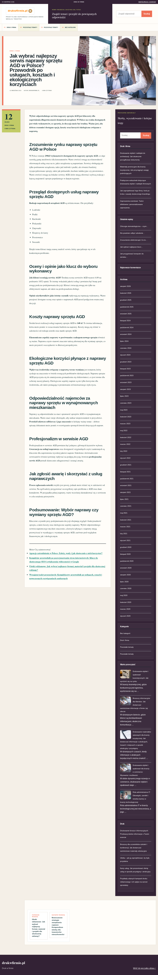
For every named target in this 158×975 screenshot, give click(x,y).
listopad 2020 (125, 554)
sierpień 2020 (125, 575)
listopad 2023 (125, 369)
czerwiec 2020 (125, 588)
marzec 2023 (125, 424)
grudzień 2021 (125, 465)
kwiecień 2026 (125, 293)
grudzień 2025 (125, 300)
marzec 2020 (125, 609)
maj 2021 (123, 513)
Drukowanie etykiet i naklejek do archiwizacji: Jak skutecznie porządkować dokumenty (132, 156)
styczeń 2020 (125, 616)
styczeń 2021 (125, 540)
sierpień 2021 (125, 492)
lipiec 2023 (124, 396)
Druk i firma (11, 27)
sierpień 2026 (125, 286)
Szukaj (147, 14)
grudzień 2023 (125, 362)
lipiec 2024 (124, 341)
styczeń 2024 (125, 355)
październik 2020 (126, 561)
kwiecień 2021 (125, 520)
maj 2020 (123, 595)
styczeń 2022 (125, 458)
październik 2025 (126, 307)
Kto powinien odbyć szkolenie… (132, 233)
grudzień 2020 (125, 547)
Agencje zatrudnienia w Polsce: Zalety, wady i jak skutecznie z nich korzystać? (65, 553)
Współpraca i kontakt (147, 2)
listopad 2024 (125, 321)
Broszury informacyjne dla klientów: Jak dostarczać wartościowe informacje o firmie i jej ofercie (135, 705)
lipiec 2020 (124, 582)
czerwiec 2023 (125, 403)
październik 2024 (126, 327)
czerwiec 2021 (125, 506)
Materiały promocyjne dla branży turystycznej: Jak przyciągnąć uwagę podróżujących (134, 170)
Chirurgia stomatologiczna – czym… (134, 226)
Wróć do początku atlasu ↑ (144, 968)
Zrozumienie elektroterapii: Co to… (133, 240)
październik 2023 (126, 375)
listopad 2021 (125, 472)
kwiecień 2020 (125, 602)
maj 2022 (123, 430)
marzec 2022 (125, 444)
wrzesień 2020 (125, 568)
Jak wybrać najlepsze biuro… (131, 247)
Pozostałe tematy (30, 27)
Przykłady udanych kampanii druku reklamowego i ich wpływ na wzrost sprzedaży (133, 882)
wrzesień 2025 (125, 314)
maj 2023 (123, 410)
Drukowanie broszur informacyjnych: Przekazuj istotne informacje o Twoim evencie (134, 834)
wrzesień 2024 (125, 334)
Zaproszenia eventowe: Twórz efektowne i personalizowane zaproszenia (132, 204)
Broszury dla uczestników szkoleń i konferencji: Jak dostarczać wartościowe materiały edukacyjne (133, 847)
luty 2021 (123, 534)
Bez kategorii (70, 27)
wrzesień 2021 (125, 485)
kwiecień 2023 (125, 417)
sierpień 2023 (125, 389)
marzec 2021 (125, 527)
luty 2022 (123, 451)
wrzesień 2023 (125, 382)
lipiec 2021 (124, 499)
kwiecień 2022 (125, 437)
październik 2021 (126, 479)
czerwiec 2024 (125, 348)
